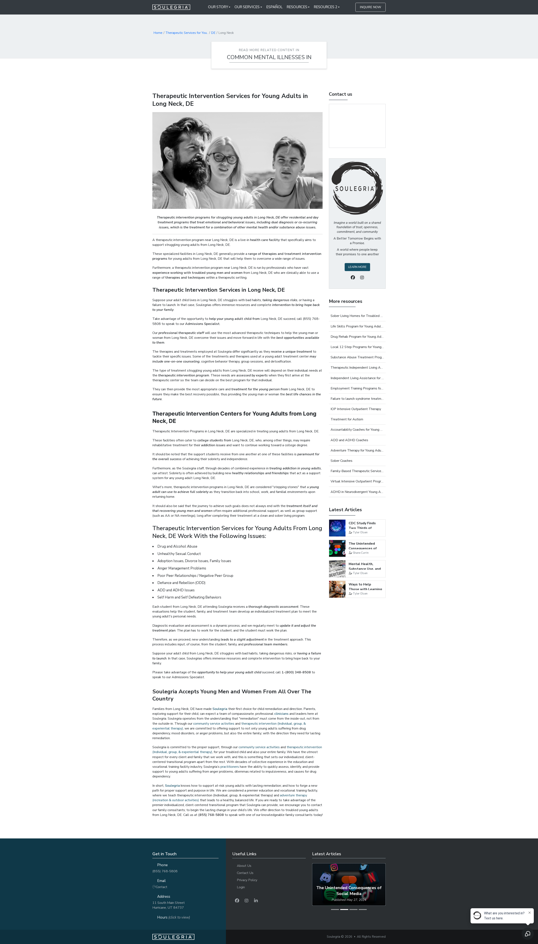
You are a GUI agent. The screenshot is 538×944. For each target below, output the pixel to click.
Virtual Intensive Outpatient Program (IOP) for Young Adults (357, 481)
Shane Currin (361, 553)
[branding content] (173, 7)
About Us (244, 865)
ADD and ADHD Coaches (349, 440)
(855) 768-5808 (165, 871)
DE (213, 33)
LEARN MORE (357, 267)
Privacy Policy (247, 880)
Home (157, 33)
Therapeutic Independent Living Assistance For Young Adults (357, 367)
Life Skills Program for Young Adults (357, 326)
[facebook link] (237, 900)
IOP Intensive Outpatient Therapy (356, 409)
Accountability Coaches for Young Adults (357, 429)
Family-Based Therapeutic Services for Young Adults (357, 471)
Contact (161, 887)
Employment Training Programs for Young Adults (357, 388)
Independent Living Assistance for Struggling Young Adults (357, 378)
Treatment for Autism (347, 419)
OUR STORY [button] (218, 7)
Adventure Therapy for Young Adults (357, 450)
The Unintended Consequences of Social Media (363, 548)
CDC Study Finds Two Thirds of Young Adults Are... (364, 528)
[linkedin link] (256, 900)
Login (241, 887)
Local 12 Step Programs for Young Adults (357, 347)
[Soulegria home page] (189, 937)
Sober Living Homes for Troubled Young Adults (357, 316)
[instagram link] (246, 900)
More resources (345, 301)
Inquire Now (370, 7)
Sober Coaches (341, 460)
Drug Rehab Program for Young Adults (357, 336)
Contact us (340, 94)
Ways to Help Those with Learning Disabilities (365, 589)
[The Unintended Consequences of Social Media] (337, 548)
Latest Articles (345, 510)
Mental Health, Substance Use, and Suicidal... (365, 569)
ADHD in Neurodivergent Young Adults (357, 492)
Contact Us (245, 873)
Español (274, 7)
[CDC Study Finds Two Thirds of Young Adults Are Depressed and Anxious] (337, 528)
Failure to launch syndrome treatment (357, 398)
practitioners (229, 766)
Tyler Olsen (360, 532)
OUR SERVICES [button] (247, 7)
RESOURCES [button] (297, 7)
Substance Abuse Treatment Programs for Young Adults (357, 357)
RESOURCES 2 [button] (325, 7)
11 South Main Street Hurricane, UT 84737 (168, 905)
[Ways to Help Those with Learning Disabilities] (337, 589)
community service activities (213, 723)
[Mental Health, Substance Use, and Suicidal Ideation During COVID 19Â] (337, 568)
